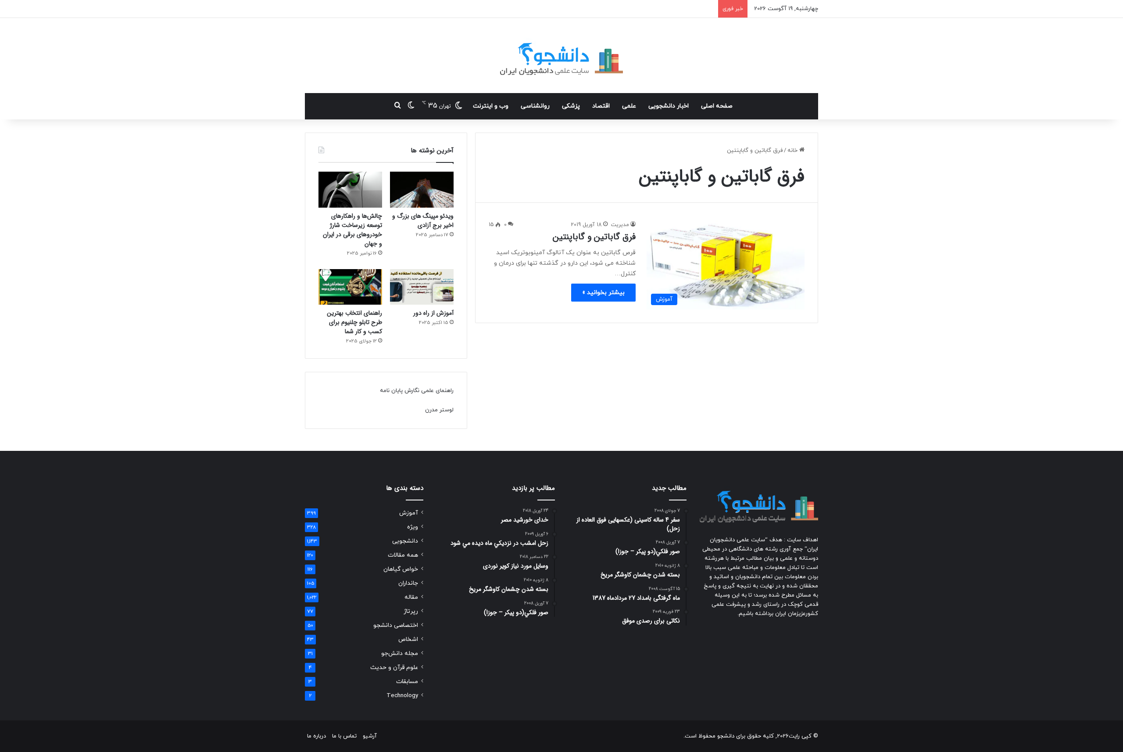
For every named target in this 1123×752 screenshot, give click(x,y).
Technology (402, 695)
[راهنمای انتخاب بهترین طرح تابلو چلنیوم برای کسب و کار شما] (350, 287)
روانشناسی (535, 106)
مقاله (411, 597)
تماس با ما (344, 736)
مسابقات (407, 681)
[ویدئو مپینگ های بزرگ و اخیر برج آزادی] (422, 190)
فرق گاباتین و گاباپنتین (594, 237)
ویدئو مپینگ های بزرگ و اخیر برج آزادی (423, 220)
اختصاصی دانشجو (395, 625)
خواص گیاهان (400, 569)
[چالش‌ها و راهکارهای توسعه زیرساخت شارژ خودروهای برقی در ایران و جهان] (350, 190)
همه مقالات (403, 555)
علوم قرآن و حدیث (394, 667)
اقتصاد (601, 106)
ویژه (412, 527)
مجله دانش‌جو (399, 653)
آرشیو (370, 736)
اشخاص (408, 639)
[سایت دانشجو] (561, 56)
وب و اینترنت (490, 106)
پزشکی (571, 106)
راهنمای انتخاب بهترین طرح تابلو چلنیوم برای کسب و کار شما (354, 322)
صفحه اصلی (717, 106)
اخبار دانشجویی (668, 106)
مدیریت (620, 224)
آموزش (408, 513)
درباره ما (316, 736)
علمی (629, 106)
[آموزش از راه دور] (422, 287)
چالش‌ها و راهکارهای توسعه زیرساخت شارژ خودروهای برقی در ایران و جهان (352, 229)
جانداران (408, 583)
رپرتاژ (411, 611)
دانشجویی (405, 541)
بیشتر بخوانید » (603, 292)
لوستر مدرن (439, 410)
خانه (793, 151)
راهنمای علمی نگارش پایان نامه (417, 391)
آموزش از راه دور (433, 313)
